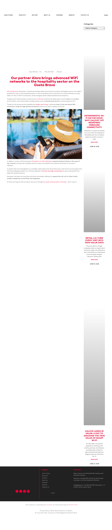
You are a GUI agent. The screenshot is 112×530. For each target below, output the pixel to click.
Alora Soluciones (12, 91)
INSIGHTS (71, 15)
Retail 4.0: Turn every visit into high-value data (94, 240)
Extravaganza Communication (66, 513)
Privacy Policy (44, 511)
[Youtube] (28, 491)
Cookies (69, 511)
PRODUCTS (22, 15)
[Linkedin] (24, 491)
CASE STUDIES (8, 15)
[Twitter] (20, 491)
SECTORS (35, 15)
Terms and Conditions (57, 511)
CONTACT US (85, 15)
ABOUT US (47, 15)
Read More (94, 142)
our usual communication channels (54, 182)
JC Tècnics (39, 99)
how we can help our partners (52, 171)
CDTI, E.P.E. (74, 505)
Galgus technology (42, 104)
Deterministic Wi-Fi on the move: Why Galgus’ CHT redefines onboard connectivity (94, 121)
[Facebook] (16, 491)
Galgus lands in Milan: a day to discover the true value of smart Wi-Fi (94, 436)
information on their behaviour (41, 161)
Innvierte (49, 505)
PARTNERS (59, 15)
